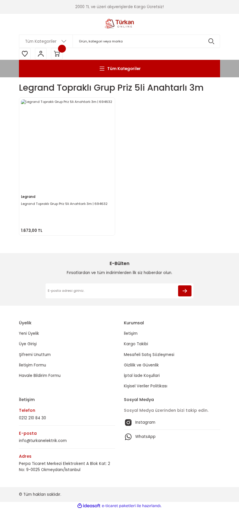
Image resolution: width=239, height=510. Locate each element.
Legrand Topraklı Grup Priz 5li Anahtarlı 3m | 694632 (64, 203)
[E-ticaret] (119, 505)
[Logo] (119, 24)
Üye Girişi (28, 344)
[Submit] (184, 290)
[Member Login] (41, 54)
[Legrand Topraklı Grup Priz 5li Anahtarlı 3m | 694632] (67, 145)
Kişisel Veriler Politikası (145, 386)
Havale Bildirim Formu (40, 375)
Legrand (28, 196)
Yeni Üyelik (29, 333)
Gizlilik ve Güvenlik (141, 365)
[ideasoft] (89, 506)
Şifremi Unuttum (35, 354)
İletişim (131, 333)
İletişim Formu (32, 365)
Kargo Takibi (136, 344)
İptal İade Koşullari (142, 375)
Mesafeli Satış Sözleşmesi (149, 354)
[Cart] (57, 54)
